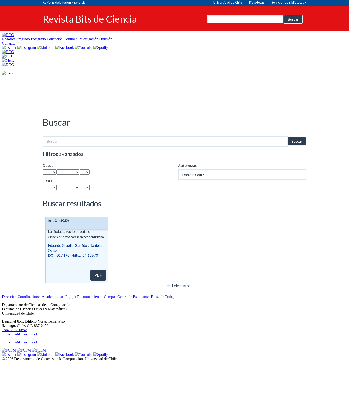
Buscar (293, 19)
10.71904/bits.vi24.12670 (73, 255)
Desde (48, 165)
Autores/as (187, 165)
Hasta (47, 181)
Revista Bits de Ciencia (90, 18)
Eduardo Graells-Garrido (67, 245)
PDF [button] (98, 275)
